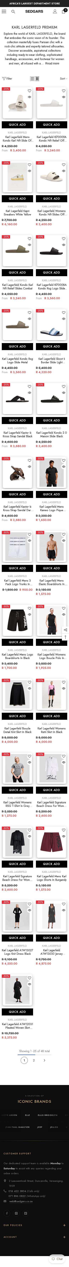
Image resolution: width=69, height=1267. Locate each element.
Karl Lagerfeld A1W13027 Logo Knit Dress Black (17, 956)
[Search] (13, 16)
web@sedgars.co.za (21, 1206)
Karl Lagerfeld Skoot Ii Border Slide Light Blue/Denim (51, 364)
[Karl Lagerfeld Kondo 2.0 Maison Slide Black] (51, 402)
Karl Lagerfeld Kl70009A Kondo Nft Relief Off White (52, 143)
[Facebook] (7, 1217)
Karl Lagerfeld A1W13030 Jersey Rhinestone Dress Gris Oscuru (51, 956)
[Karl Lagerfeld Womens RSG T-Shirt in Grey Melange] (17, 772)
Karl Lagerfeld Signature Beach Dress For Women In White (51, 808)
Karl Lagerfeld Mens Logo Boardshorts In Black (17, 660)
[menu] (4, 16)
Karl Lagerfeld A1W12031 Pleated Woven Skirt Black (17, 1030)
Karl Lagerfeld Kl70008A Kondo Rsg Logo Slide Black (52, 290)
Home (21, 24)
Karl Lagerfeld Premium (40, 24)
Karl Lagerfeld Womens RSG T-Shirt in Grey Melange (17, 808)
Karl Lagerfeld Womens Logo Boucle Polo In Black (52, 660)
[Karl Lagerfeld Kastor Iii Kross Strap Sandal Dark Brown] (17, 476)
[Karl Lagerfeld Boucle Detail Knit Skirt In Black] (17, 698)
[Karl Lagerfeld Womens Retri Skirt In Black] (51, 698)
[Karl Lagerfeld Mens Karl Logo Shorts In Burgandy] (51, 846)
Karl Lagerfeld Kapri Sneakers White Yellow (17, 217)
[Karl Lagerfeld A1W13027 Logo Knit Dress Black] (17, 920)
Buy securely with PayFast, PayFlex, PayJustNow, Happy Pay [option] (34, 6)
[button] (32, 83)
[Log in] (55, 16)
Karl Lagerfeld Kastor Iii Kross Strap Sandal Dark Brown (17, 512)
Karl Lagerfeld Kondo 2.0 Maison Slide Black (51, 438)
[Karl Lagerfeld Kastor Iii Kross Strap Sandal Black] (17, 402)
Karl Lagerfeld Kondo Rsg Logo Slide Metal (17, 364)
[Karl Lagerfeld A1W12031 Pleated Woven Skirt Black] (17, 994)
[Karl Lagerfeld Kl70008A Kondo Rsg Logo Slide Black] (51, 255)
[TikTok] (25, 1217)
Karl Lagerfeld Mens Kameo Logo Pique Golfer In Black (51, 512)
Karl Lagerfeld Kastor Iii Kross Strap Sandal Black (17, 438)
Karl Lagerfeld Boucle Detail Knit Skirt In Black (17, 734)
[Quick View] (29, 101)
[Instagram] (16, 1217)
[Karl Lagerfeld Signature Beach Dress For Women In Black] (17, 846)
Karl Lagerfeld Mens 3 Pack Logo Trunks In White (17, 586)
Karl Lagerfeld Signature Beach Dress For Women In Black (17, 882)
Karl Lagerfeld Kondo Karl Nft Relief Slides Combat (17, 290)
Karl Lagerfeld (17, 137)
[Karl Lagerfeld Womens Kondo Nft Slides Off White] (51, 181)
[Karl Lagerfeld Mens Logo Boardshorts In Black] (17, 624)
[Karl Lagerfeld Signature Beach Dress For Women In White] (51, 772)
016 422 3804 (17, 1195)
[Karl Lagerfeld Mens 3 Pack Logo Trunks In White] (17, 550)
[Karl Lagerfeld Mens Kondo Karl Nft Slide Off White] (17, 107)
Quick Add (17, 129)
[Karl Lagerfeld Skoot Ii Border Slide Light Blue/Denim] (51, 328)
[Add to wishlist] (29, 95)
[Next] (44, 1065)
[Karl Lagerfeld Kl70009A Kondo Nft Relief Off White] (51, 107)
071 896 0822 (17, 1200)
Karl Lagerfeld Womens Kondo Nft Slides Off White (52, 217)
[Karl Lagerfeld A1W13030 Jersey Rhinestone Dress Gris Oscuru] (51, 920)
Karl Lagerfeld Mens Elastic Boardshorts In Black (51, 586)
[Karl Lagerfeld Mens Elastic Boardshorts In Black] (51, 550)
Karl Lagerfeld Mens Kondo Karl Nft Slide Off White (17, 143)
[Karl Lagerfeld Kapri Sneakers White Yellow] (17, 181)
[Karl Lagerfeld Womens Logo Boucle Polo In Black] (51, 624)
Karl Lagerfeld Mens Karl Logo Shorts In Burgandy (52, 882)
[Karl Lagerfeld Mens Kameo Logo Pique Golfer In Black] (51, 476)
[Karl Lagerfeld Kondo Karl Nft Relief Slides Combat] (17, 255)
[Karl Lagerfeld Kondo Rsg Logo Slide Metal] (17, 328)
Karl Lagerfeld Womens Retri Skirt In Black (52, 734)
